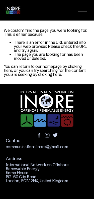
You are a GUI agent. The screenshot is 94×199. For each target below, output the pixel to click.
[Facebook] (39, 135)
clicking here (49, 74)
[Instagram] (47, 135)
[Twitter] (55, 135)
